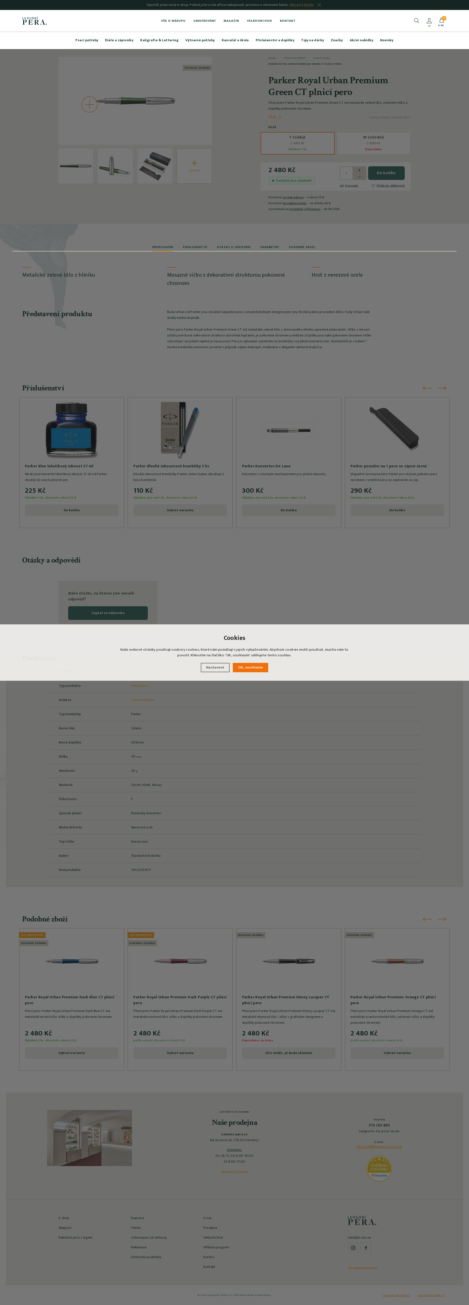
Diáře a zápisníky (119, 40)
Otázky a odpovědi (234, 247)
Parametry (269, 247)
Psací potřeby (86, 40)
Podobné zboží (302, 247)
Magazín (231, 20)
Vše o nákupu (173, 20)
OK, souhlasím (250, 667)
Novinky (387, 40)
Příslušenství (195, 247)
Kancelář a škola (235, 40)
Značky (337, 40)
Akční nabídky (361, 40)
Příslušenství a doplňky (275, 40)
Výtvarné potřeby (200, 40)
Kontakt (288, 20)
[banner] (34, 20)
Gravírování (204, 20)
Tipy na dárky (312, 40)
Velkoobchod (259, 20)
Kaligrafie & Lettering (159, 40)
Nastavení (215, 667)
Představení (162, 247)
